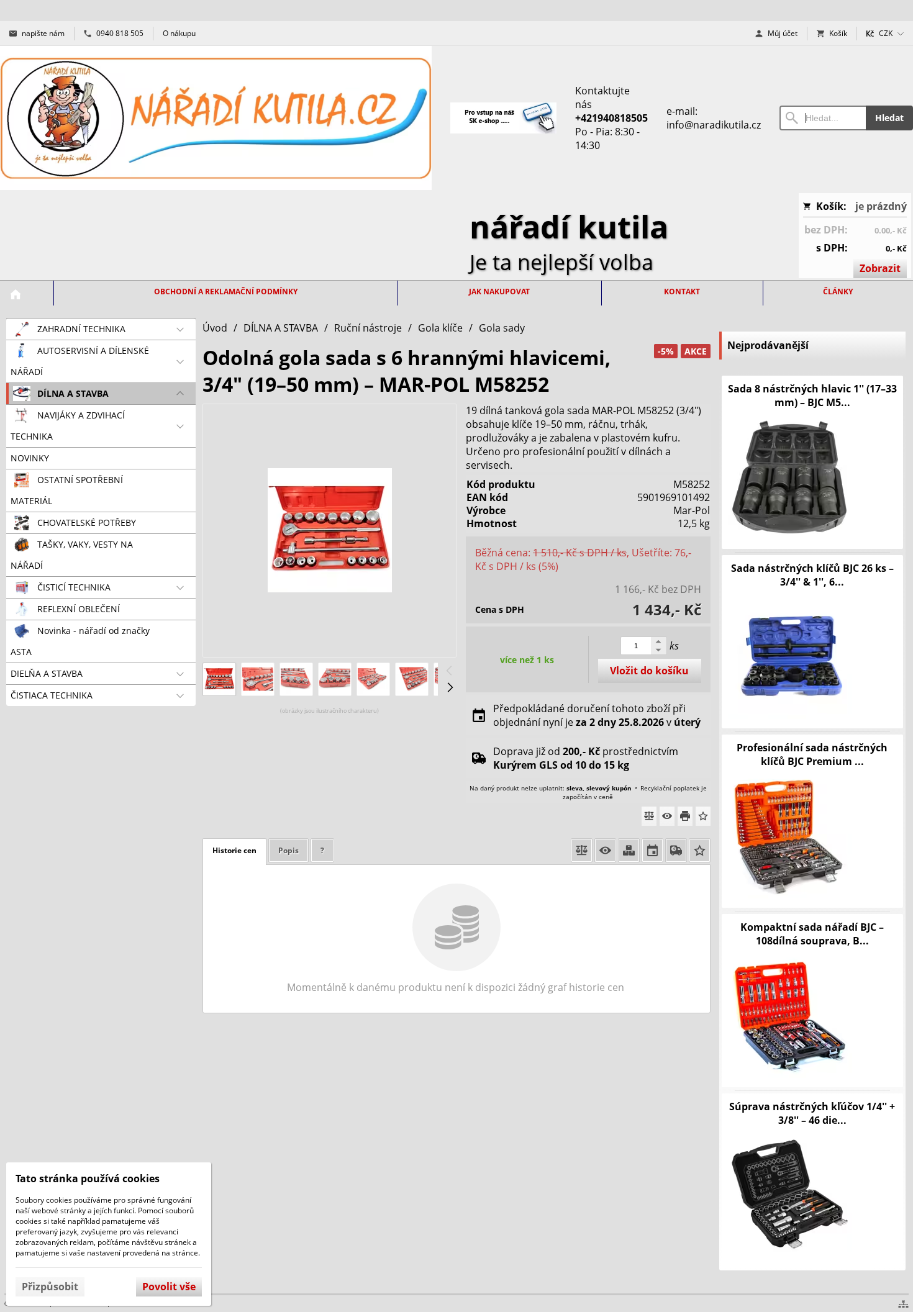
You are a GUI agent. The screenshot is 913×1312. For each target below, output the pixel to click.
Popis (288, 850)
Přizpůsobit (50, 1286)
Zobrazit (880, 268)
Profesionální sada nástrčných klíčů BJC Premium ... (812, 754)
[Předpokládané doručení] (652, 850)
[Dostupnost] (629, 850)
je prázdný (881, 206)
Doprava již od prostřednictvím (585, 758)
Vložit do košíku (649, 670)
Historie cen (234, 850)
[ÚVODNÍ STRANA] (15, 294)
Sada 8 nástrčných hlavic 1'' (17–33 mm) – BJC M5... (812, 395)
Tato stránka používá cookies (88, 1178)
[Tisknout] (685, 816)
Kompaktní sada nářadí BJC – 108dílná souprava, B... (812, 934)
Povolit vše (169, 1286)
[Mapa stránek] (903, 1304)
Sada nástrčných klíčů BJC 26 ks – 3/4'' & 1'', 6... (812, 575)
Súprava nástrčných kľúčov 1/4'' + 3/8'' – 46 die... (812, 1113)
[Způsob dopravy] (676, 850)
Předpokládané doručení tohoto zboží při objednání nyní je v (597, 715)
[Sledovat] (667, 816)
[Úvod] (216, 118)
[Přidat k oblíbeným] (703, 816)
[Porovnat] (649, 816)
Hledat (889, 118)
